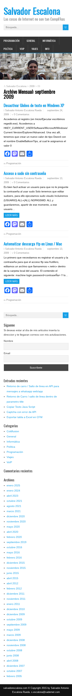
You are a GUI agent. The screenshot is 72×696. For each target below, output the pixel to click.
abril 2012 (12, 583)
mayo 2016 (13, 552)
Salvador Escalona (32, 10)
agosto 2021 (14, 506)
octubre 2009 (14, 619)
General (31, 41)
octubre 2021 (14, 500)
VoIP (22, 49)
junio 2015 (13, 573)
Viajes (35, 49)
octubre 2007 (14, 670)
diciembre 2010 (16, 609)
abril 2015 (12, 578)
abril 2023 (12, 495)
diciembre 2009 (16, 614)
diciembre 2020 (16, 516)
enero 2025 (13, 485)
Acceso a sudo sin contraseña (25, 173)
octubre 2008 (14, 650)
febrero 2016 (14, 557)
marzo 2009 (14, 634)
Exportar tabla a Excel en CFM (24, 417)
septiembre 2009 (16, 624)
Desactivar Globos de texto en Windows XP (34, 105)
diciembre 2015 (16, 562)
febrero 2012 (14, 588)
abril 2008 (12, 660)
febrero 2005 (14, 676)
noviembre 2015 (16, 567)
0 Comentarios (21, 114)
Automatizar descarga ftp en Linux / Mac (33, 243)
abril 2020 (12, 531)
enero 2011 (13, 603)
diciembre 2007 (16, 665)
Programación (11, 41)
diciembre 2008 (16, 640)
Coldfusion (13, 431)
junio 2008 (13, 655)
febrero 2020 (14, 536)
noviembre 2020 (16, 521)
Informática (49, 41)
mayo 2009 (13, 629)
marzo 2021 (14, 511)
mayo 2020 (13, 526)
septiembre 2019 (16, 542)
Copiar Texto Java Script (21, 406)
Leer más (11, 215)
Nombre (8, 340)
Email (7, 353)
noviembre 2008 (16, 645)
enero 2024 (13, 490)
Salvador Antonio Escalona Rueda (23, 110)
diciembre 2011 (16, 593)
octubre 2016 (14, 547)
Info (47, 49)
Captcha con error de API (21, 411)
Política (8, 49)
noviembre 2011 (16, 598)
